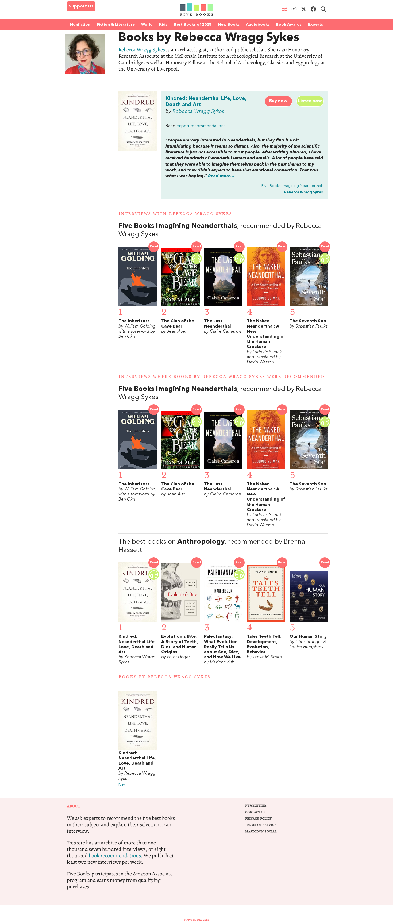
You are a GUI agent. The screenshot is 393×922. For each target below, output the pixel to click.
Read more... (221, 176)
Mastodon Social (260, 831)
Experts (315, 24)
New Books (229, 24)
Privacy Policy (258, 819)
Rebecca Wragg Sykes (141, 49)
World (147, 24)
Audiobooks (257, 24)
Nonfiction (80, 24)
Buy (121, 785)
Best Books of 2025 (192, 24)
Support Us (81, 6)
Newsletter (255, 806)
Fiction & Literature (116, 24)
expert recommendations (200, 126)
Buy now (278, 101)
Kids (163, 24)
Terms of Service (260, 825)
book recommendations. (115, 855)
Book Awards (289, 24)
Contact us (255, 812)
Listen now (310, 101)
